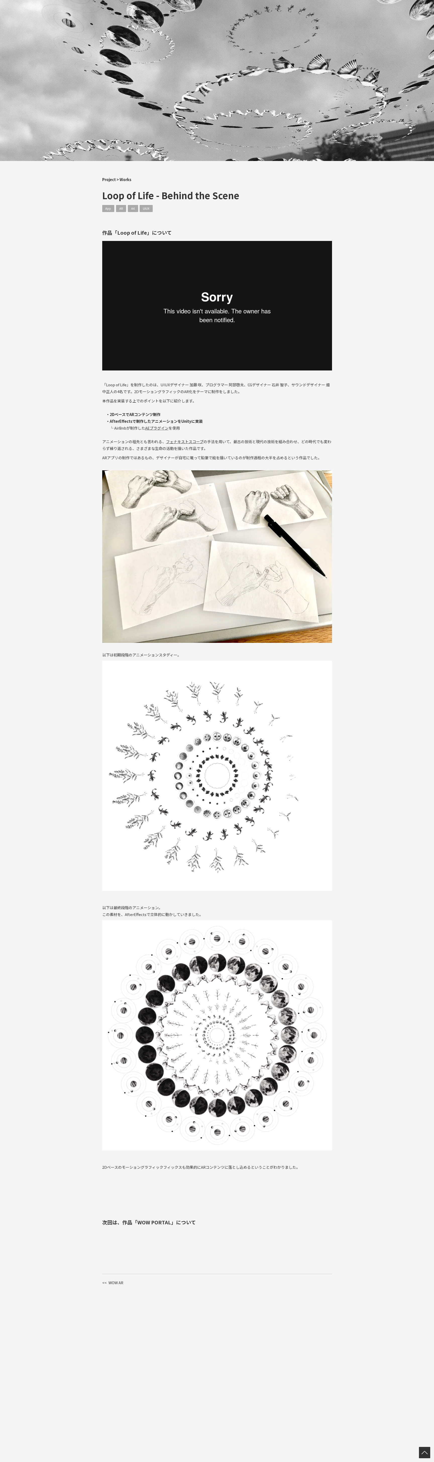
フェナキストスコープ (184, 441)
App (108, 208)
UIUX (146, 208)
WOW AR (113, 1282)
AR (121, 208)
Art (133, 208)
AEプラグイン (157, 428)
